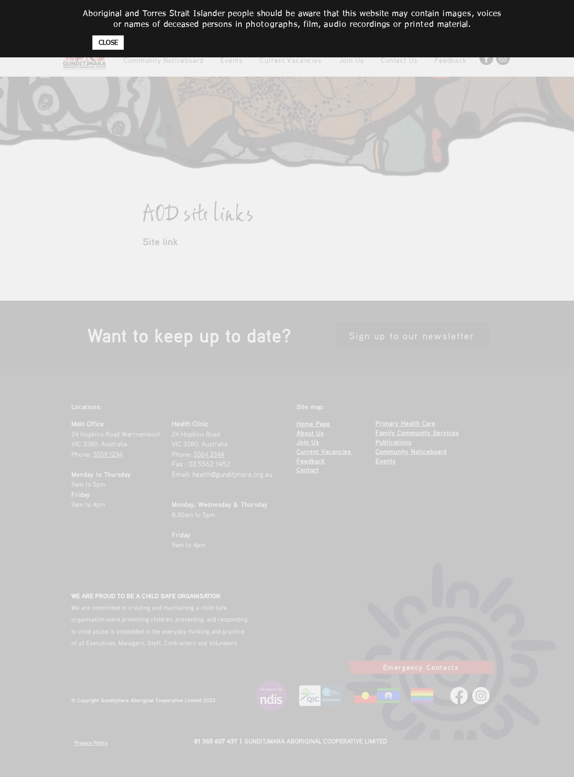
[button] (108, 42)
